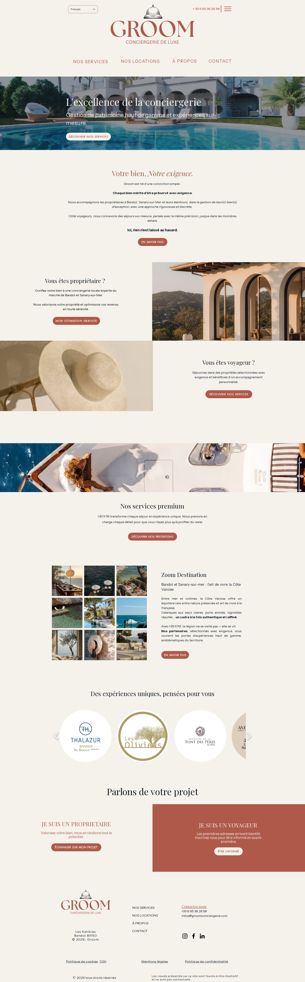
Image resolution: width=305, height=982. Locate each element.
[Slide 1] (142, 483)
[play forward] (249, 736)
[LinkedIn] (202, 936)
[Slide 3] (149, 483)
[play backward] (56, 736)
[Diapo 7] (162, 483)
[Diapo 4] (152, 483)
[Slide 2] (146, 483)
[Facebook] (193, 936)
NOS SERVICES (143, 908)
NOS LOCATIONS (145, 915)
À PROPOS (140, 923)
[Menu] (227, 8)
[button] (91, 61)
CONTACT (140, 931)
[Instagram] (184, 936)
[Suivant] (285, 467)
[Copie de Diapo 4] (155, 483)
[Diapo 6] (158, 483)
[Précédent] (19, 467)
